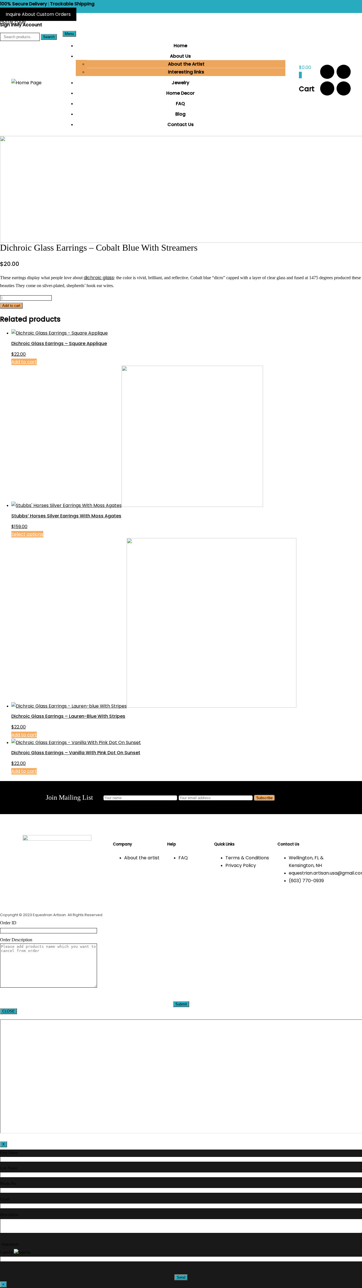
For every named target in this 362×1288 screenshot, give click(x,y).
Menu (69, 34)
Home (180, 45)
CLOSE (8, 1011)
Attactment (10, 1244)
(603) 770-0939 (306, 880)
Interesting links (186, 72)
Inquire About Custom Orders (38, 14)
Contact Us (180, 124)
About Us (180, 56)
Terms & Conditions (247, 858)
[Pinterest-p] (327, 88)
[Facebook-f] (327, 72)
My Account (28, 24)
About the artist (142, 858)
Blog (180, 114)
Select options (27, 534)
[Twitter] (344, 88)
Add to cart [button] (24, 362)
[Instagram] (344, 72)
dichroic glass (99, 277)
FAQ (180, 103)
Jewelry (180, 82)
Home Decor (180, 93)
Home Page (13, 21)
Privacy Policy (240, 865)
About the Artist (186, 64)
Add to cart (11, 305)
